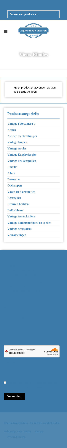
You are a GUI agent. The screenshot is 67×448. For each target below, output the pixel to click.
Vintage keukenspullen (21, 160)
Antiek (11, 129)
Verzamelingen (16, 235)
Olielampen (14, 185)
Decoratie (13, 179)
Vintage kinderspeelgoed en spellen (29, 222)
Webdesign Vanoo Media (17, 431)
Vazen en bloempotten (21, 191)
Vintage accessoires (19, 228)
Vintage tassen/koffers (21, 216)
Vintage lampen (17, 142)
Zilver (11, 173)
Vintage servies (16, 148)
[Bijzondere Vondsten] (33, 31)
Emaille (12, 167)
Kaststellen (14, 197)
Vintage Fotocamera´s (21, 123)
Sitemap (39, 431)
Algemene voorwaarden (18, 317)
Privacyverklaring (16, 436)
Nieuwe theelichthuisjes (22, 136)
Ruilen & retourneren (16, 321)
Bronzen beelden (18, 204)
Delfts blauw (15, 210)
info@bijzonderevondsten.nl (27, 274)
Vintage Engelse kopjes (21, 154)
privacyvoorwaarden (34, 387)
